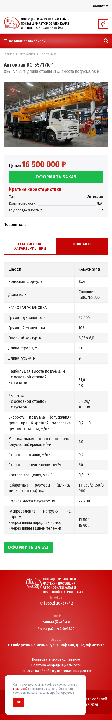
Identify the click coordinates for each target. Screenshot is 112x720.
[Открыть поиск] (106, 41)
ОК (19, 702)
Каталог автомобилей (27, 41)
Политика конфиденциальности (56, 665)
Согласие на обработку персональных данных (56, 671)
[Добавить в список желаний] (12, 90)
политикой (20, 689)
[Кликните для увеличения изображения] (56, 114)
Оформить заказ (56, 177)
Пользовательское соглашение (56, 659)
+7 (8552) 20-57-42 (56, 603)
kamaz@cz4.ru (56, 622)
